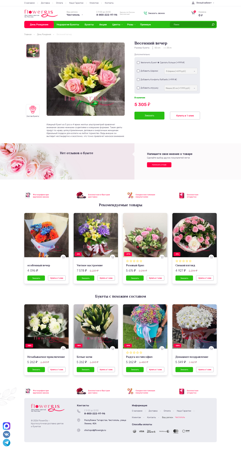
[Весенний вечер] (86, 79)
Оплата (59, 3)
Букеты (89, 24)
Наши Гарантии (76, 3)
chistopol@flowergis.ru (95, 430)
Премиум (145, 24)
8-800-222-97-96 (106, 14)
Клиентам (94, 3)
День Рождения (39, 24)
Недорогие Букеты (68, 24)
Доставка (45, 3)
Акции (103, 24)
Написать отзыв (159, 165)
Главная (28, 34)
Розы (130, 24)
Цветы (116, 24)
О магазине (29, 3)
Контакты (109, 3)
